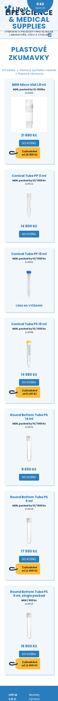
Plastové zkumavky (31, 74)
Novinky (34, 695)
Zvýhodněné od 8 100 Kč (29, 392)
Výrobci (34, 699)
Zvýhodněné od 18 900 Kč (30, 153)
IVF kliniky (8, 70)
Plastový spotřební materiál (38, 70)
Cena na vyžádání (29, 305)
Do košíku (29, 143)
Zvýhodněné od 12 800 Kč (30, 569)
